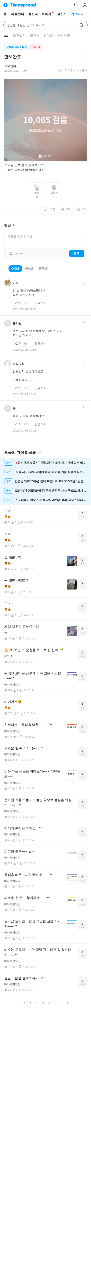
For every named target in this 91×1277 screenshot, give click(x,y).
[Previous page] (24, 1003)
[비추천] (25, 303)
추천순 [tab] (15, 268)
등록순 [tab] (43, 268)
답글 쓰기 (40, 303)
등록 (76, 253)
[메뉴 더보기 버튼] (6, 35)
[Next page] (67, 1003)
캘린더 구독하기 (39, 14)
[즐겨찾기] (39, 452)
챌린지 (62, 14)
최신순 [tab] (29, 268)
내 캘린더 (17, 14)
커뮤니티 (77, 14)
